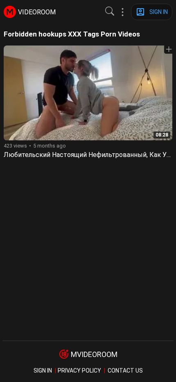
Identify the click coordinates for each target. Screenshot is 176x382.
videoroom (37, 12)
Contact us (125, 370)
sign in (43, 370)
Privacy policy (79, 370)
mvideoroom (94, 354)
